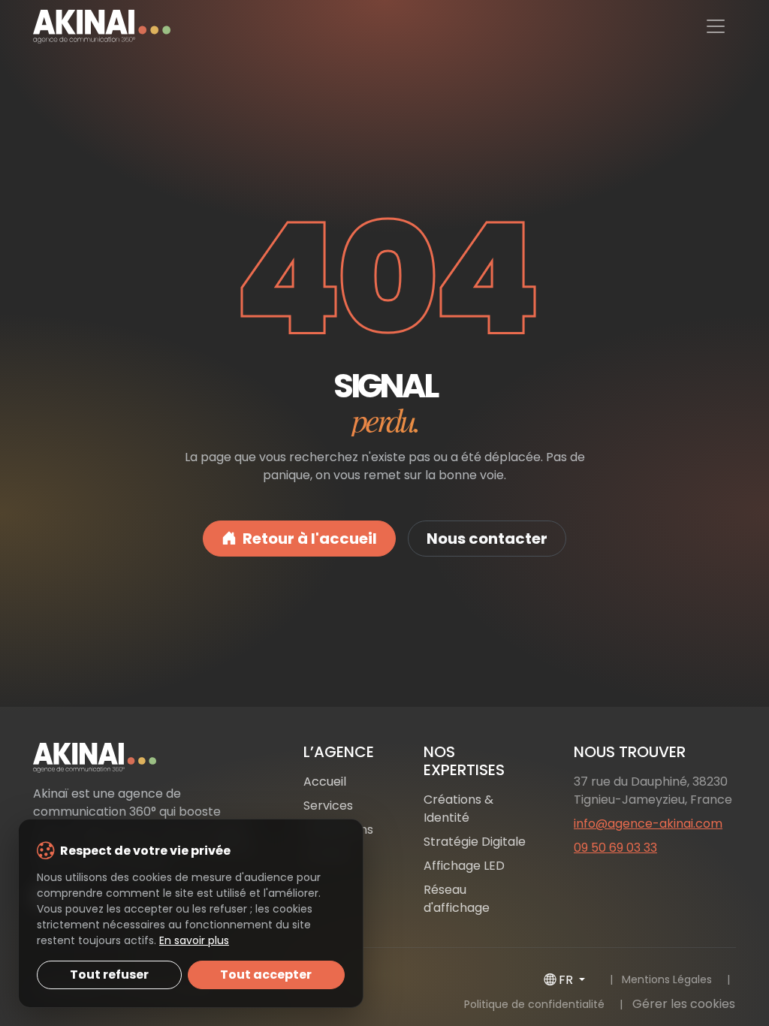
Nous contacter (487, 538)
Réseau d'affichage (457, 898)
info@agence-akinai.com (648, 823)
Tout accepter (266, 974)
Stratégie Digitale (475, 841)
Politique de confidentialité (534, 1004)
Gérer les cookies (683, 1003)
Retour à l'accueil (310, 538)
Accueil (324, 781)
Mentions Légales (667, 979)
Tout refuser (109, 974)
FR (567, 979)
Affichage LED (464, 865)
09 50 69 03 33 (615, 847)
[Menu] (715, 26)
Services (328, 805)
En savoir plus (194, 940)
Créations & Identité (458, 808)
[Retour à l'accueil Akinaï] (144, 758)
